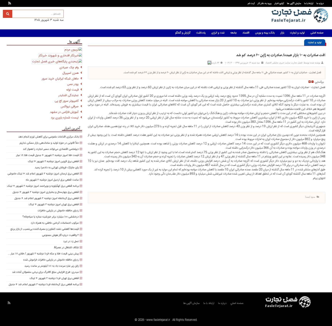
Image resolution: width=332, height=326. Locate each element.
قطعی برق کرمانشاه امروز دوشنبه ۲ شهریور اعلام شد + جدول (47, 198)
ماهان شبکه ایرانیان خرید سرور (61, 78)
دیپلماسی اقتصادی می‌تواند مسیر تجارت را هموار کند (51, 149)
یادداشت (201, 33)
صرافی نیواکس (71, 106)
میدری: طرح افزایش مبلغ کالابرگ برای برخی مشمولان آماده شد (45, 272)
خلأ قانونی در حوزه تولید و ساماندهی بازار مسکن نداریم (49, 143)
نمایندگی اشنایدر (69, 95)
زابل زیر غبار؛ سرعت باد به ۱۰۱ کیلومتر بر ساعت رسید (51, 266)
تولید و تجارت (297, 33)
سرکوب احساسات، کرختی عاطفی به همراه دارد (55, 223)
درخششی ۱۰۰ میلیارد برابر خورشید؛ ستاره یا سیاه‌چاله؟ (51, 217)
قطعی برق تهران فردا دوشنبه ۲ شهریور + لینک (54, 278)
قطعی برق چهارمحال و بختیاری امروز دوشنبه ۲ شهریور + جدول (46, 192)
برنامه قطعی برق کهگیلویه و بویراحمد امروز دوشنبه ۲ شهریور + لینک (43, 186)
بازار (282, 33)
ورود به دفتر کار (264, 3)
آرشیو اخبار (279, 3)
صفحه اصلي (236, 303)
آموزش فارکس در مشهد (65, 112)
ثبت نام (251, 3)
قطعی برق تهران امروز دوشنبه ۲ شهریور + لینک (54, 204)
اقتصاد (245, 33)
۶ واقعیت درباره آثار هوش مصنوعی (60, 235)
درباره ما (320, 3)
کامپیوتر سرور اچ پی (68, 101)
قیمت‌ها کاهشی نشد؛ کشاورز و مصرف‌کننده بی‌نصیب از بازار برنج (44, 229)
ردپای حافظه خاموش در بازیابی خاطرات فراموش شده (51, 260)
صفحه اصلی (316, 33)
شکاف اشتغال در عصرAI (66, 247)
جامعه (233, 33)
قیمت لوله (73, 89)
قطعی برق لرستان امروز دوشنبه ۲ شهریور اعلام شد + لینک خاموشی (43, 173)
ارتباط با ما (308, 3)
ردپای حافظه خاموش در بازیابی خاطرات (58, 210)
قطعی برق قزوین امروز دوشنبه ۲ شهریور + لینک (53, 161)
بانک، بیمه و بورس (265, 33)
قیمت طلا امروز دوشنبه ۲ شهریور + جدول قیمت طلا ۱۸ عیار (47, 155)
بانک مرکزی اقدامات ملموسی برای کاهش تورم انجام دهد (48, 137)
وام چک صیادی (70, 67)
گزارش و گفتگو (182, 33)
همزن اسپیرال (71, 73)
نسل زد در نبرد (71, 241)
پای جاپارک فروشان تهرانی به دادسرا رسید (57, 167)
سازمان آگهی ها (294, 3)
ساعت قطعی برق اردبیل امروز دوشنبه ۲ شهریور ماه (52, 180)
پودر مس (74, 84)
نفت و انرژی (218, 33)
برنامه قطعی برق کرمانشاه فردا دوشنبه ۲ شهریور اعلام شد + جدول (44, 284)
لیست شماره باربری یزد (66, 117)
